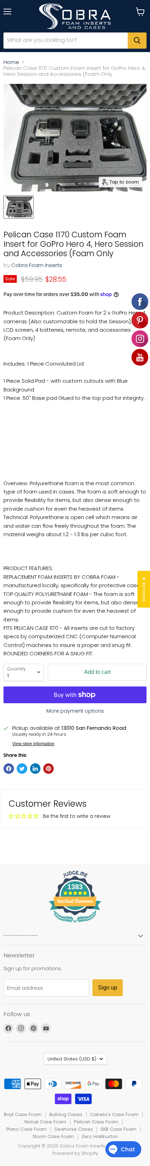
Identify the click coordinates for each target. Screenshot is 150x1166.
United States (71, 1059)
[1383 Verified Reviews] (75, 924)
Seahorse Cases (73, 1129)
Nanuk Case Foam (45, 1121)
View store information (33, 743)
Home (11, 62)
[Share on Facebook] (8, 768)
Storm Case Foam (53, 1136)
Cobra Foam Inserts (36, 265)
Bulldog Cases (65, 1114)
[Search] (137, 41)
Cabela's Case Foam (114, 1114)
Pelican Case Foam (96, 1121)
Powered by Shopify (75, 1153)
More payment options (75, 711)
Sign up (107, 988)
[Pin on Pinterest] (48, 768)
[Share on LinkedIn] (35, 768)
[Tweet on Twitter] (22, 768)
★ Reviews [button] (144, 589)
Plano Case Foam (26, 1129)
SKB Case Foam (118, 1129)
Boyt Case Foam (23, 1114)
